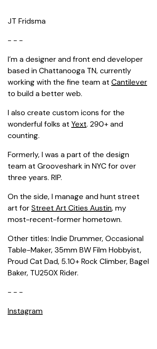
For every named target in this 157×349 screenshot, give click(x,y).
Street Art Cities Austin (71, 208)
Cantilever (129, 82)
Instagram (25, 311)
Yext (79, 124)
